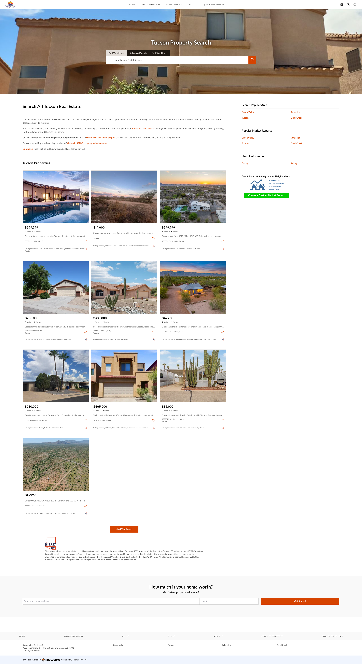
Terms (76, 659)
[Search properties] (252, 60)
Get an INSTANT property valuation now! (87, 143)
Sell (159, 53)
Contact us (28, 148)
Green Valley (248, 112)
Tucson (245, 117)
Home (132, 4)
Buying (245, 163)
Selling (294, 163)
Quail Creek (296, 117)
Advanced (138, 53)
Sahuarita (295, 112)
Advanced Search (150, 4)
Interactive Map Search (143, 128)
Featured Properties (272, 636)
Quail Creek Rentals (213, 4)
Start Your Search (124, 529)
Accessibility (66, 659)
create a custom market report (101, 137)
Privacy (83, 659)
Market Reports (173, 4)
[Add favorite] (85, 241)
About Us (192, 4)
